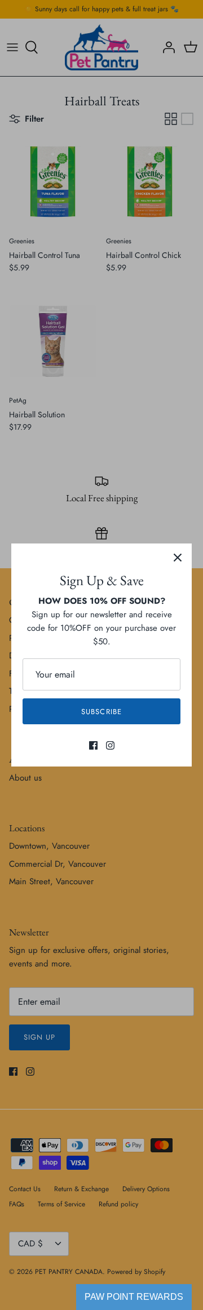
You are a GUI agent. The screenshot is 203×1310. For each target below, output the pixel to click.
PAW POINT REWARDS (134, 1297)
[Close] (177, 557)
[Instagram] (110, 745)
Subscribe (101, 711)
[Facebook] (93, 745)
